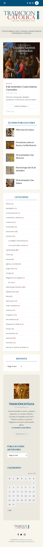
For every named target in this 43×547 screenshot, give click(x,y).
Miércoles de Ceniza (25, 130)
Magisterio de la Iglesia (14, 278)
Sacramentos (10, 333)
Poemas (9, 310)
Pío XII (10, 282)
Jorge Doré (10, 269)
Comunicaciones (12, 213)
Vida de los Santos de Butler (16, 347)
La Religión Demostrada (16, 241)
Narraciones (10, 301)
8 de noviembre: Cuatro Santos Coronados (21, 88)
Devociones (10, 231)
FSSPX (8, 255)
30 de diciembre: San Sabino (25, 181)
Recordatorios (11, 319)
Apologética (10, 208)
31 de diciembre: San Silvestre (25, 156)
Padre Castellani (11, 306)
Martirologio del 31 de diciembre (26, 169)
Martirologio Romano (13, 287)
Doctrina (9, 236)
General (8, 259)
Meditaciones (11, 292)
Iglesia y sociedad (12, 264)
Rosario (8, 329)
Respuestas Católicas (13, 324)
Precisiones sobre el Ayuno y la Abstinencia (26, 143)
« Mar (9, 510)
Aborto (8, 204)
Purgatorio (10, 315)
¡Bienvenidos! (20, 434)
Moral (8, 296)
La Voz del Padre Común (17, 245)
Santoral (9, 83)
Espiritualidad (10, 250)
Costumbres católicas (13, 218)
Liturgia (8, 273)
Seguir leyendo (20, 106)
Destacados (10, 227)
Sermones (9, 343)
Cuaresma (9, 222)
